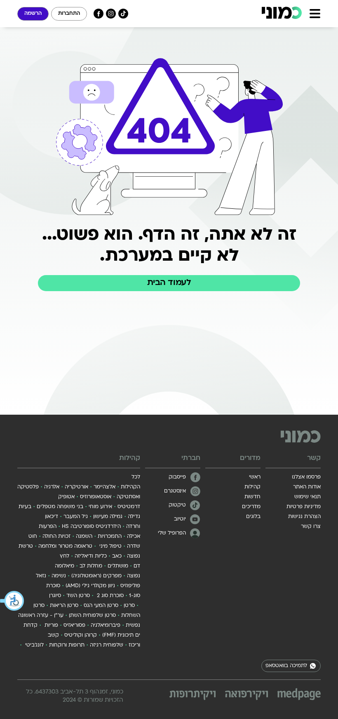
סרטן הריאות (64, 605)
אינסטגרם (175, 491)
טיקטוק (177, 505)
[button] (12, 601)
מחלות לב (91, 566)
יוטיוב (180, 519)
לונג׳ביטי (33, 645)
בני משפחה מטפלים (60, 506)
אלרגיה (51, 487)
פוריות (50, 625)
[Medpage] (299, 694)
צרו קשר (311, 526)
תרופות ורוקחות (66, 645)
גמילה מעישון (107, 516)
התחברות (69, 13)
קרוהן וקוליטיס (80, 635)
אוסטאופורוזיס (95, 497)
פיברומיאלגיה (105, 625)
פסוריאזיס (74, 625)
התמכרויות (110, 536)
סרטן (129, 605)
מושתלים (118, 566)
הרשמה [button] (33, 13)
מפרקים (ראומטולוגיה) (96, 576)
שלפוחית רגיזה (106, 645)
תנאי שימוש (307, 497)
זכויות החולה (56, 536)
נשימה (59, 576)
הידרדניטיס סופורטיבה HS (91, 526)
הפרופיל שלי (172, 533)
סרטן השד (78, 595)
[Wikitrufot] (192, 695)
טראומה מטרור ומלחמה (65, 546)
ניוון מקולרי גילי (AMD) (90, 586)
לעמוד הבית (169, 283)
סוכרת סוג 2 (109, 595)
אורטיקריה (76, 487)
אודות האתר (307, 487)
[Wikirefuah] (246, 695)
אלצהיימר (104, 487)
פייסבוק (177, 477)
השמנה (84, 536)
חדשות (252, 497)
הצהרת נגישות (304, 516)
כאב (117, 556)
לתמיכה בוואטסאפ (286, 665)
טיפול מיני (110, 546)
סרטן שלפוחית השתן (92, 615)
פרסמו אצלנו (306, 477)
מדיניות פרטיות (303, 506)
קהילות (252, 487)
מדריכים (251, 506)
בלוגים (253, 516)
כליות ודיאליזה (91, 556)
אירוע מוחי (100, 506)
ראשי (255, 477)
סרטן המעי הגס (101, 605)
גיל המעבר (75, 516)
